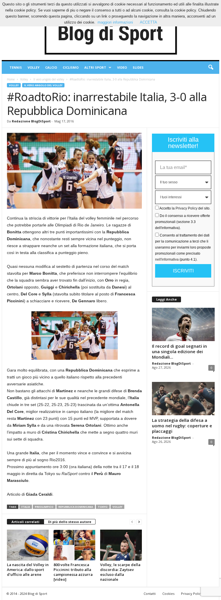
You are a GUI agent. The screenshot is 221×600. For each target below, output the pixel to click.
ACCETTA (148, 22)
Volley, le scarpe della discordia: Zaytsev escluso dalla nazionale (120, 572)
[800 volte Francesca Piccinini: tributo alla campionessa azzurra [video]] (74, 545)
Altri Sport (95, 67)
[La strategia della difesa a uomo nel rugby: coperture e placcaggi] (183, 398)
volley (117, 507)
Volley (33, 67)
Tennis (15, 67)
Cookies (168, 593)
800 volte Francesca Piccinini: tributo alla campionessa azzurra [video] (73, 572)
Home (11, 79)
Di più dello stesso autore (69, 522)
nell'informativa (167, 259)
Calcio (51, 67)
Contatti (150, 593)
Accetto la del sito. (184, 208)
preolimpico (44, 507)
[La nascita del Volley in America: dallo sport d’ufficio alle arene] (28, 545)
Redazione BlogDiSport (31, 121)
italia (25, 507)
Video (122, 67)
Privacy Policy (186, 208)
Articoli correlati (25, 522)
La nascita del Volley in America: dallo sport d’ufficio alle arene (28, 569)
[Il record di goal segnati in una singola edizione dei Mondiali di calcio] (183, 324)
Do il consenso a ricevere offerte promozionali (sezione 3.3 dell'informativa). (182, 222)
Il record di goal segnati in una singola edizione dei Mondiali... (179, 351)
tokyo (103, 507)
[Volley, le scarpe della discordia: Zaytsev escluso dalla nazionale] (121, 545)
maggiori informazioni (115, 22)
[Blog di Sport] (110, 34)
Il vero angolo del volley (48, 79)
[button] (210, 67)
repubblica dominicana (75, 507)
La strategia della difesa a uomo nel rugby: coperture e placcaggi (182, 425)
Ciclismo (71, 67)
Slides (138, 67)
